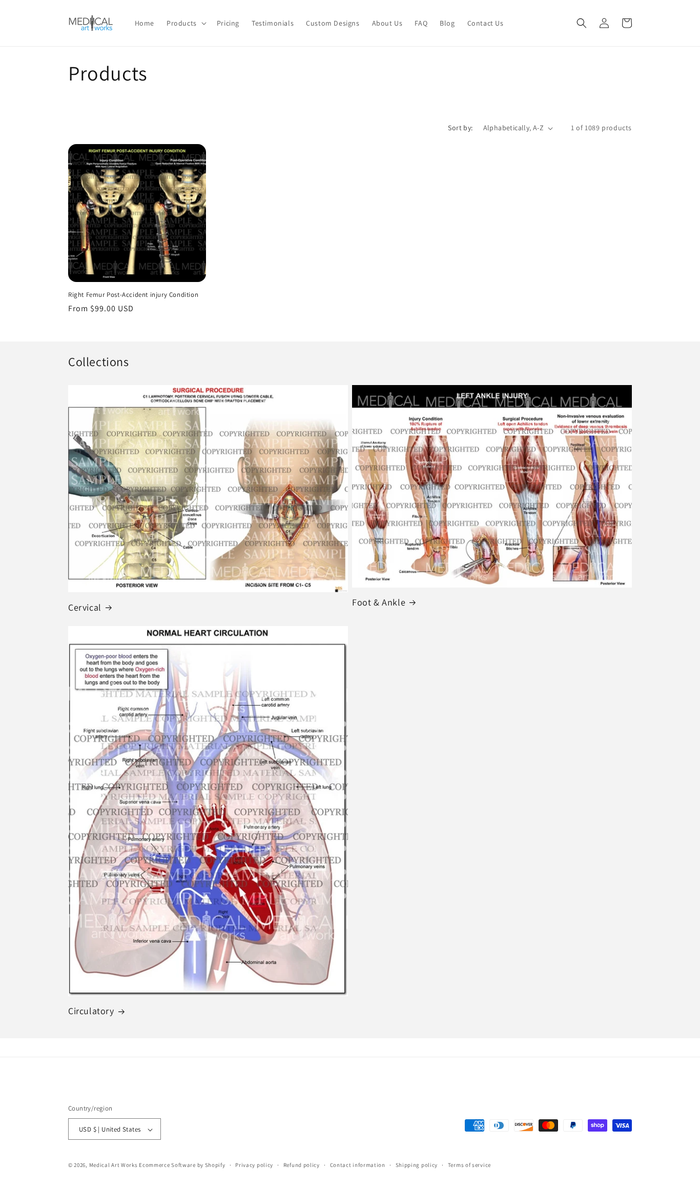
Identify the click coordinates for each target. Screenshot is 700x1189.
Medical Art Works (113, 1165)
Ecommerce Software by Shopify (182, 1165)
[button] (185, 23)
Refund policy (301, 1164)
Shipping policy (417, 1164)
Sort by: (460, 127)
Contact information (357, 1164)
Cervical (84, 607)
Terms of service (469, 1164)
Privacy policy (254, 1164)
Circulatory (91, 1011)
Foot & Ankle (378, 602)
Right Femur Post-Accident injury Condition (133, 295)
